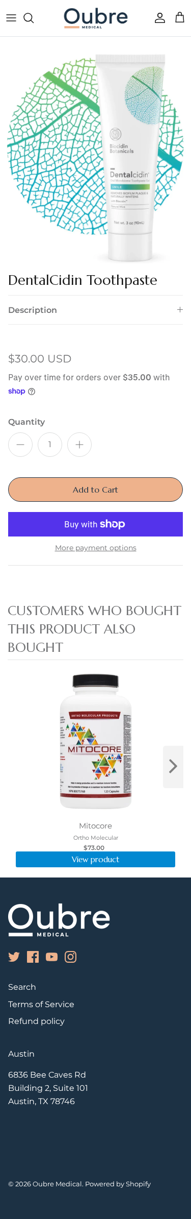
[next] (173, 767)
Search (22, 987)
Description (32, 310)
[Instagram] (70, 957)
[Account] (157, 18)
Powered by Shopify (118, 1184)
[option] (95, 156)
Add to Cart (95, 489)
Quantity (26, 422)
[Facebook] (33, 957)
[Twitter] (14, 957)
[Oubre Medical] (96, 18)
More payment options (96, 548)
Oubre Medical (57, 1184)
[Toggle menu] (11, 18)
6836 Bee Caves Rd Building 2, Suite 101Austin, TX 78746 (48, 1088)
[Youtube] (52, 957)
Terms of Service (41, 1004)
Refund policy (36, 1021)
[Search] (33, 18)
